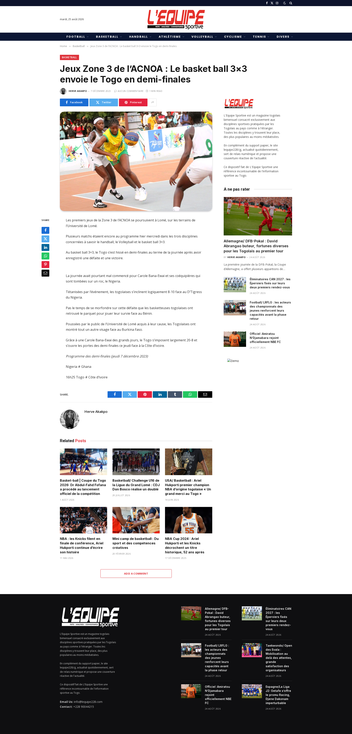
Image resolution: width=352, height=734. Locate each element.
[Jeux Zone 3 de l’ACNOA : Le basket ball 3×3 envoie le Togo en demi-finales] (136, 161)
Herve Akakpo (78, 90)
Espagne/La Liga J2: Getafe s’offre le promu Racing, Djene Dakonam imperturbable (278, 695)
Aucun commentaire (130, 90)
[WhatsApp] (45, 256)
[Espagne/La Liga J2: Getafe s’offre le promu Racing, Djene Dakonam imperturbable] (252, 691)
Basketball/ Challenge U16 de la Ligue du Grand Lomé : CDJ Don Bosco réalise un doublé (136, 484)
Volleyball (202, 37)
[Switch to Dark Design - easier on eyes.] (284, 3)
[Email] (45, 273)
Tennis (259, 37)
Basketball (107, 37)
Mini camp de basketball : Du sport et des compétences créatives (135, 543)
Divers (283, 37)
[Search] (290, 3)
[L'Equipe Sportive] (176, 19)
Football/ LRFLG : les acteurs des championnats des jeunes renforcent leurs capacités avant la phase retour (270, 310)
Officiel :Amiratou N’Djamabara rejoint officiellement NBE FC (265, 338)
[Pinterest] (45, 264)
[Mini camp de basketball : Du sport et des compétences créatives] (136, 520)
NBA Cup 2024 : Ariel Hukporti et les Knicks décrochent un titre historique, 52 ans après (184, 545)
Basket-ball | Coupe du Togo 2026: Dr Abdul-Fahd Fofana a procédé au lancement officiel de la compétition (83, 487)
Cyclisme (233, 37)
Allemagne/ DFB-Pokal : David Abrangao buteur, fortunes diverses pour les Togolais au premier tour (256, 246)
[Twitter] (45, 239)
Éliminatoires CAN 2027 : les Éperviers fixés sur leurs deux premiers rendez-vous (270, 283)
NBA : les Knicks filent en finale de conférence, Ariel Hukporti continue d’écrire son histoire (81, 545)
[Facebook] (45, 230)
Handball (138, 37)
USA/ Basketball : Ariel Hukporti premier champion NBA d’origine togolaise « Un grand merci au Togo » (188, 487)
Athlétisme (170, 37)
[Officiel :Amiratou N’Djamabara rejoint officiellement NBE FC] (235, 339)
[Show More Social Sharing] (152, 102)
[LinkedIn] (45, 247)
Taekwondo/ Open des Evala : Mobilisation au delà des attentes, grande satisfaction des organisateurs (279, 658)
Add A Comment (136, 573)
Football (75, 37)
